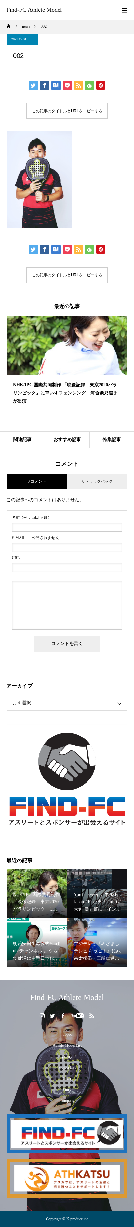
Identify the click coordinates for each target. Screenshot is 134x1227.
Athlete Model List (67, 1045)
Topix (67, 1034)
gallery (67, 1056)
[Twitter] (52, 1016)
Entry (67, 1089)
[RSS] (92, 1016)
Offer (67, 1078)
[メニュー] (124, 10)
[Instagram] (42, 1016)
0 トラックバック (97, 481)
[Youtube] (77, 1016)
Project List (67, 1067)
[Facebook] (63, 1016)
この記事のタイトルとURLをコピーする (67, 111)
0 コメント (37, 481)
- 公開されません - (36, 538)
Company (67, 1100)
